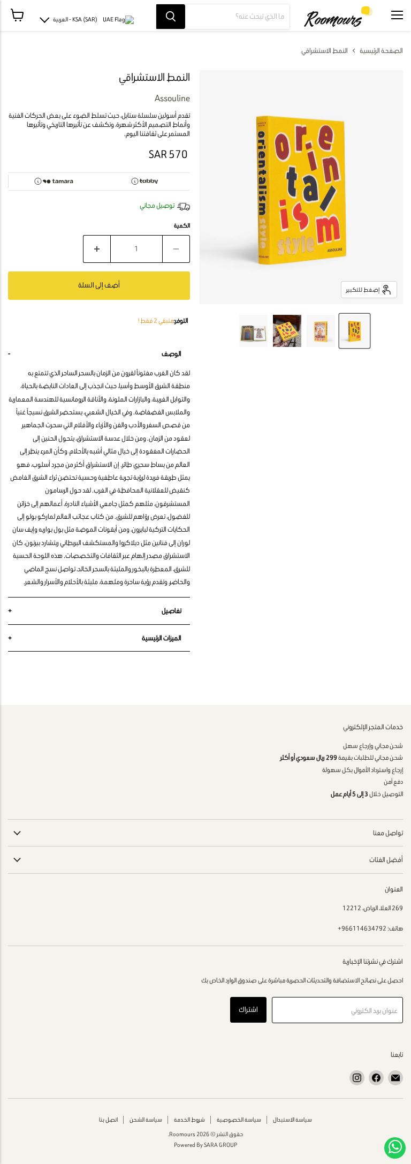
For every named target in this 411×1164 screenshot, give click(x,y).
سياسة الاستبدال (292, 1119)
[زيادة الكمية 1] (96, 249)
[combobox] (237, 16)
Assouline (172, 98)
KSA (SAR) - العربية (75, 19)
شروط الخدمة (189, 1119)
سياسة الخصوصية (239, 1119)
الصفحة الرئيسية (381, 50)
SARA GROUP (220, 1144)
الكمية (182, 226)
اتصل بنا (108, 1119)
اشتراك (248, 1009)
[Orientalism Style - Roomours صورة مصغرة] (354, 331)
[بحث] (170, 16)
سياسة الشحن (146, 1119)
